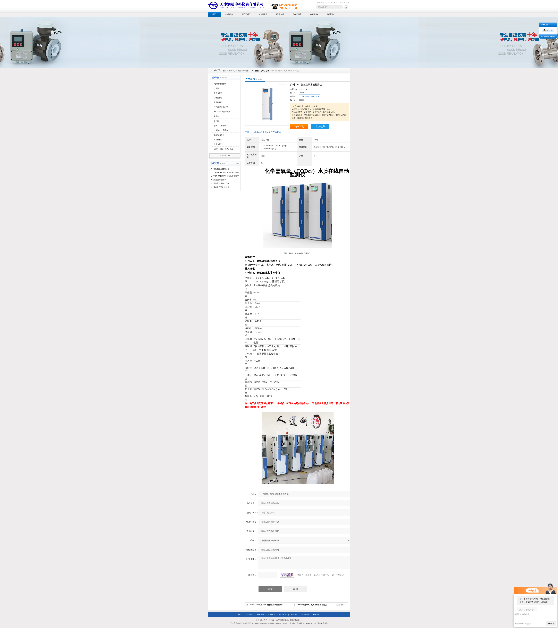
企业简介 (229, 14)
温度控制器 (218, 102)
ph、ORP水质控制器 (222, 112)
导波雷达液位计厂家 (221, 183)
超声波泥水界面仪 (221, 107)
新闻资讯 (246, 14)
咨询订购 (299, 126)
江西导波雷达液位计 (221, 187)
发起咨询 (550, 623)
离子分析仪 (218, 93)
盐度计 (216, 88)
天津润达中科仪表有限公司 (253, 5)
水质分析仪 (218, 144)
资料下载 (297, 14)
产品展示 (263, 14)
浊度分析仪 (218, 140)
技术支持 (280, 14)
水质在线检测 (242, 71)
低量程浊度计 (219, 135)
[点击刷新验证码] (287, 575)
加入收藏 (333, 2)
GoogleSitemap (281, 623)
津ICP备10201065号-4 (312, 623)
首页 (214, 14)
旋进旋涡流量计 (219, 180)
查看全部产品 (225, 155)
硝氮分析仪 (218, 98)
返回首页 (322, 2)
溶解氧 (216, 121)
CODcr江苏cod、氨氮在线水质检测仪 (268, 605)
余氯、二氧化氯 (220, 126)
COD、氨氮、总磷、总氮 (223, 149)
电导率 (216, 116)
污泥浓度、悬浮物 (221, 130)
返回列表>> (340, 605)
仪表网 (299, 623)
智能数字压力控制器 (221, 169)
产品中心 (231, 71)
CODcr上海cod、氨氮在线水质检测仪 (312, 605)
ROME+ (236, 163)
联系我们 (345, 2)
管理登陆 (324, 623)
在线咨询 (314, 14)
